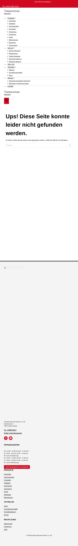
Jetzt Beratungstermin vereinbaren (16, 467)
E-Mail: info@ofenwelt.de (13, 433)
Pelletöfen (12, 23)
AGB (5, 529)
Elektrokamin (8, 497)
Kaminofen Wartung (15, 59)
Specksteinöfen (14, 26)
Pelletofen (7, 483)
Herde (11, 37)
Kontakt (10, 86)
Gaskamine (12, 34)
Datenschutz (8, 524)
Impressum (8, 526)
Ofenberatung (13, 53)
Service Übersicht (14, 51)
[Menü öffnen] (6, 101)
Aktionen (12, 70)
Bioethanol (12, 42)
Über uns (11, 64)
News (10, 75)
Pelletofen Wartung (15, 61)
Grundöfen (12, 29)
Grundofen (7, 480)
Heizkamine (12, 32)
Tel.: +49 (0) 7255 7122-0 (10, 6)
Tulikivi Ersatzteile (14, 56)
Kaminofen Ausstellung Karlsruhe (19, 81)
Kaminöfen (12, 21)
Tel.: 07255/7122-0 (10, 430)
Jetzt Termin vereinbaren (42, 2)
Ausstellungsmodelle (15, 72)
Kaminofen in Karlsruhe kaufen (19, 83)
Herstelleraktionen (10, 512)
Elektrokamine (13, 40)
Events (6, 515)
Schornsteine (13, 45)
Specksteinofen (9, 477)
